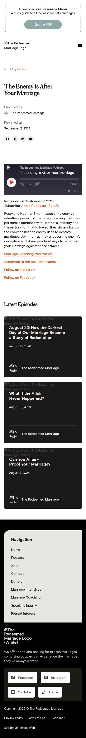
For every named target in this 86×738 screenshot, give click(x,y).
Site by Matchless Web (19, 728)
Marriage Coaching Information (28, 254)
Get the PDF (43, 24)
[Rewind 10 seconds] (22, 184)
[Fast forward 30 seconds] (37, 184)
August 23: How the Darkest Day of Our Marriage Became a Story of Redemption (37, 332)
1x (29, 184)
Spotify (53, 205)
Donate (16, 581)
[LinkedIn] (23, 139)
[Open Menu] (80, 45)
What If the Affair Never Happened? (26, 396)
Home (15, 549)
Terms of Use (36, 718)
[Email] (30, 139)
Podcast (17, 557)
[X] (15, 139)
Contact (17, 573)
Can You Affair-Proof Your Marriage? (30, 462)
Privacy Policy (13, 718)
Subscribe (72, 191)
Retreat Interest (23, 613)
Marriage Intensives (26, 589)
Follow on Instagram (19, 269)
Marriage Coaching (25, 597)
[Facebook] (7, 139)
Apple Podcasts (33, 205)
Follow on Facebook (19, 277)
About (16, 566)
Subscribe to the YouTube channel (30, 262)
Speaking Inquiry (24, 605)
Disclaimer (57, 718)
